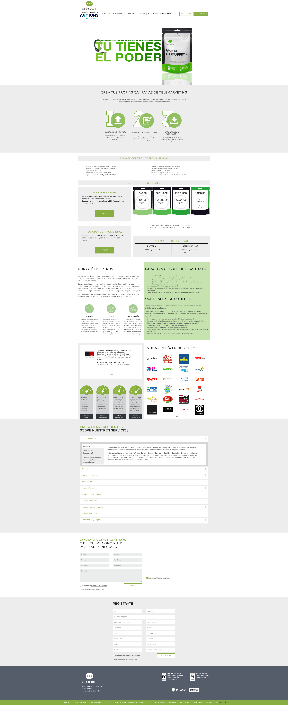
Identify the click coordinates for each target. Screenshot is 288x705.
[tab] (144, 440)
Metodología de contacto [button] (92, 507)
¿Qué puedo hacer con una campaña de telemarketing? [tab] (92, 460)
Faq (148, 14)
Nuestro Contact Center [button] (92, 495)
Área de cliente (186, 13)
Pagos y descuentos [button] (90, 476)
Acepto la (93, 586)
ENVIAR (133, 586)
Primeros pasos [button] (88, 469)
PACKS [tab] (105, 213)
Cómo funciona (109, 14)
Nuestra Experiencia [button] (90, 501)
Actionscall (128, 14)
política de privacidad (98, 586)
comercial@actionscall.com (159, 578)
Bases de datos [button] (88, 482)
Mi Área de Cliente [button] (89, 514)
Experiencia (140, 14)
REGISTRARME (166, 656)
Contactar (156, 14)
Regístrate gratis (201, 13)
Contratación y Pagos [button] (91, 520)
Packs (119, 14)
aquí (220, 702)
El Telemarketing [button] (89, 439)
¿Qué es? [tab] (87, 446)
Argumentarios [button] (88, 488)
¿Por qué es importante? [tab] (88, 452)
